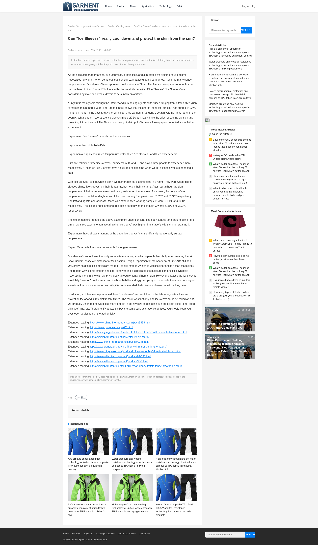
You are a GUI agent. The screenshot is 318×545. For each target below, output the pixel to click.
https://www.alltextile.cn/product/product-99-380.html (120, 356)
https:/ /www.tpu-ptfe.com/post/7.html (111, 327)
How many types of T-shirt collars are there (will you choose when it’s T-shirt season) (232, 295)
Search (246, 30)
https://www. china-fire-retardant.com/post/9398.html (120, 322)
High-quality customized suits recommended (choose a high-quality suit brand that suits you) (230, 179)
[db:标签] (81, 397)
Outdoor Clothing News (119, 26)
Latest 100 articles (127, 533)
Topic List (88, 533)
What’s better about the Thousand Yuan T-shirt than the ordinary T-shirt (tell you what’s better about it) (231, 167)
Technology (165, 6)
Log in (245, 6)
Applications (148, 6)
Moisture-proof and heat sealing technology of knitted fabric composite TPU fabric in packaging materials (132, 508)
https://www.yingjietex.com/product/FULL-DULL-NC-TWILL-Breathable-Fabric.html (138, 332)
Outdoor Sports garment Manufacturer (86, 26)
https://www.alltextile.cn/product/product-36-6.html (119, 361)
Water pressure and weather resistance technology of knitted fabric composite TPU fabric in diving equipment (230, 65)
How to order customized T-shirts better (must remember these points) (231, 259)
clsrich (79, 50)
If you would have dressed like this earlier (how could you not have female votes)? (231, 283)
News (133, 6)
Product (121, 6)
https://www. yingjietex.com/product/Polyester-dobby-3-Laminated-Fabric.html (135, 351)
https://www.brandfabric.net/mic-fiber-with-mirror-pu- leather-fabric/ (127, 346)
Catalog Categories (105, 533)
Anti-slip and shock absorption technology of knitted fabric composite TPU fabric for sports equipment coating (230, 52)
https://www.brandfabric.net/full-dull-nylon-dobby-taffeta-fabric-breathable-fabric (136, 366)
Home (108, 6)
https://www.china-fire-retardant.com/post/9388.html (119, 341)
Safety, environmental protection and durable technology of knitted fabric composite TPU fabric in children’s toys (230, 94)
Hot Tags (76, 533)
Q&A (179, 6)
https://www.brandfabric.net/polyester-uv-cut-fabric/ (119, 337)
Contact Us (144, 533)
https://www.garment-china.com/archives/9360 (99, 380)
